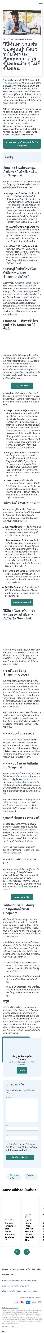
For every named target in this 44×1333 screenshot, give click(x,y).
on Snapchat (9, 114)
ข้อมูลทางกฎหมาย (23, 1291)
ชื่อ (7, 1125)
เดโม (28, 1269)
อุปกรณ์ (12, 1269)
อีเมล (8, 1135)
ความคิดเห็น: (10, 1097)
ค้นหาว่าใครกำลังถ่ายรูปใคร (27, 283)
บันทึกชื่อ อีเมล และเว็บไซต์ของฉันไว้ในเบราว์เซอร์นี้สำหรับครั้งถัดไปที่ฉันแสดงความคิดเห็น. (21, 1147)
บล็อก (39, 1269)
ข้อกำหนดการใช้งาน (28, 1281)
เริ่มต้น (22, 1070)
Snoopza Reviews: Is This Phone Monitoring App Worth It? (10, 1231)
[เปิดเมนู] (41, 2)
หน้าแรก (5, 1269)
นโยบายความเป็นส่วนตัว (10, 1281)
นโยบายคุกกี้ (24, 1286)
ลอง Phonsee (22, 385)
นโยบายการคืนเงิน (8, 1291)
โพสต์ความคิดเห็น (20, 1157)
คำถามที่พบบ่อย (7, 1275)
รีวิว (33, 1269)
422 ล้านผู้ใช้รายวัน (12, 83)
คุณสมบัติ (20, 1269)
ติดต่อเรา (36, 1291)
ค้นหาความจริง (22, 897)
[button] (22, 1331)
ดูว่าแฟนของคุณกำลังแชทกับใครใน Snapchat (22, 144)
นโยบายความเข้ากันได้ (10, 1286)
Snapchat (8, 928)
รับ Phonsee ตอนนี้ (22, 602)
